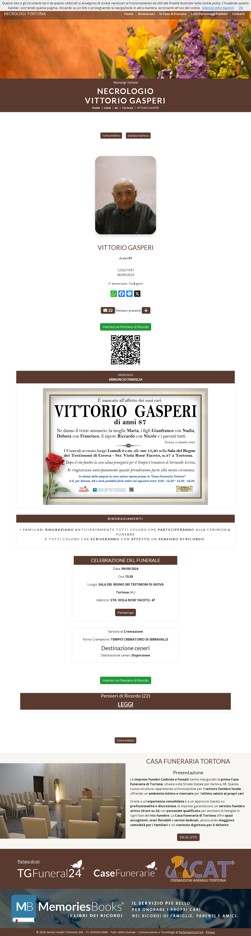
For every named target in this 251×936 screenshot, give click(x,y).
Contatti (238, 14)
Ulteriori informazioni (218, 8)
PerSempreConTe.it (191, 932)
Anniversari (146, 14)
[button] (125, 704)
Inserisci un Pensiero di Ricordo (126, 327)
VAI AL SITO (188, 837)
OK (241, 8)
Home (128, 14)
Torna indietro (111, 135)
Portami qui (125, 612)
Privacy (210, 932)
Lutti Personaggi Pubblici (209, 14)
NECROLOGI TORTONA (25, 13)
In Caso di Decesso (172, 14)
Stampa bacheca (138, 135)
